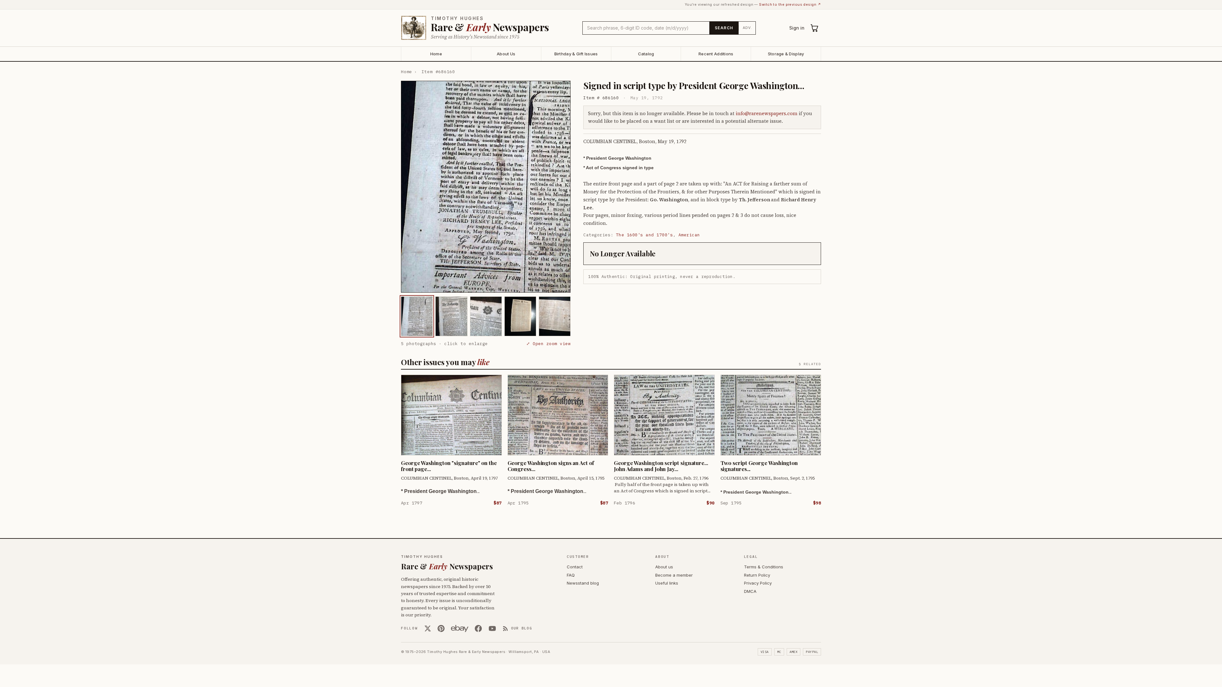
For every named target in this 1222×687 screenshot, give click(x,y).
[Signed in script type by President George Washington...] (417, 316)
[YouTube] (492, 628)
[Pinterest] (441, 628)
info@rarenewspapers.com (766, 113)
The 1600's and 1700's (644, 235)
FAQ (571, 575)
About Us (506, 53)
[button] (486, 187)
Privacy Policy (758, 583)
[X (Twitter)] (427, 628)
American (689, 235)
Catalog (646, 53)
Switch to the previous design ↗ (790, 4)
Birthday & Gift (576, 53)
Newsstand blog (583, 583)
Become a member (674, 575)
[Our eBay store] (459, 628)
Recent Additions (716, 53)
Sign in (796, 28)
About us (664, 566)
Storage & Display (786, 53)
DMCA (750, 591)
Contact (575, 566)
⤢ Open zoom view (548, 343)
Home (436, 53)
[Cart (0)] (814, 28)
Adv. (747, 27)
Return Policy (757, 575)
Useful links (666, 583)
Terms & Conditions (763, 566)
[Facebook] (478, 628)
